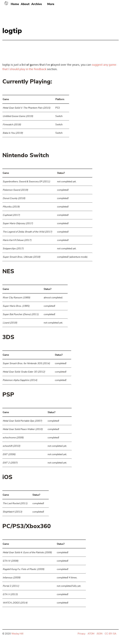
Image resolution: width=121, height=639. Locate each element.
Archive (36, 4)
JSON (99, 634)
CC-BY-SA (110, 634)
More (50, 4)
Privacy (81, 634)
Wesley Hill (17, 634)
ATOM (91, 634)
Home (15, 4)
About (25, 4)
